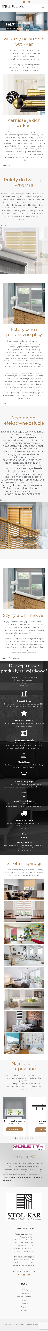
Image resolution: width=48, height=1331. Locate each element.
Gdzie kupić (24, 1303)
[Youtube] (24, 2)
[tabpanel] (14, 1116)
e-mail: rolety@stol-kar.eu (24, 1265)
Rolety (3, 225)
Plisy (5, 403)
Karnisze (7, 165)
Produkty (24, 1290)
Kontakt (24, 1310)
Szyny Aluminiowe (11, 658)
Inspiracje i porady (24, 1297)
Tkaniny (24, 1307)
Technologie (24, 1293)
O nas (24, 1300)
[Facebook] (19, 2)
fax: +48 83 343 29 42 (24, 1245)
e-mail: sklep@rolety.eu (24, 1251)
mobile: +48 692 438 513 (24, 1248)
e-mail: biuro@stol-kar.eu (24, 1271)
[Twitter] (29, 2)
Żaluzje (3, 500)
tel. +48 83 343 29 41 (24, 1243)
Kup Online (14, 1129)
